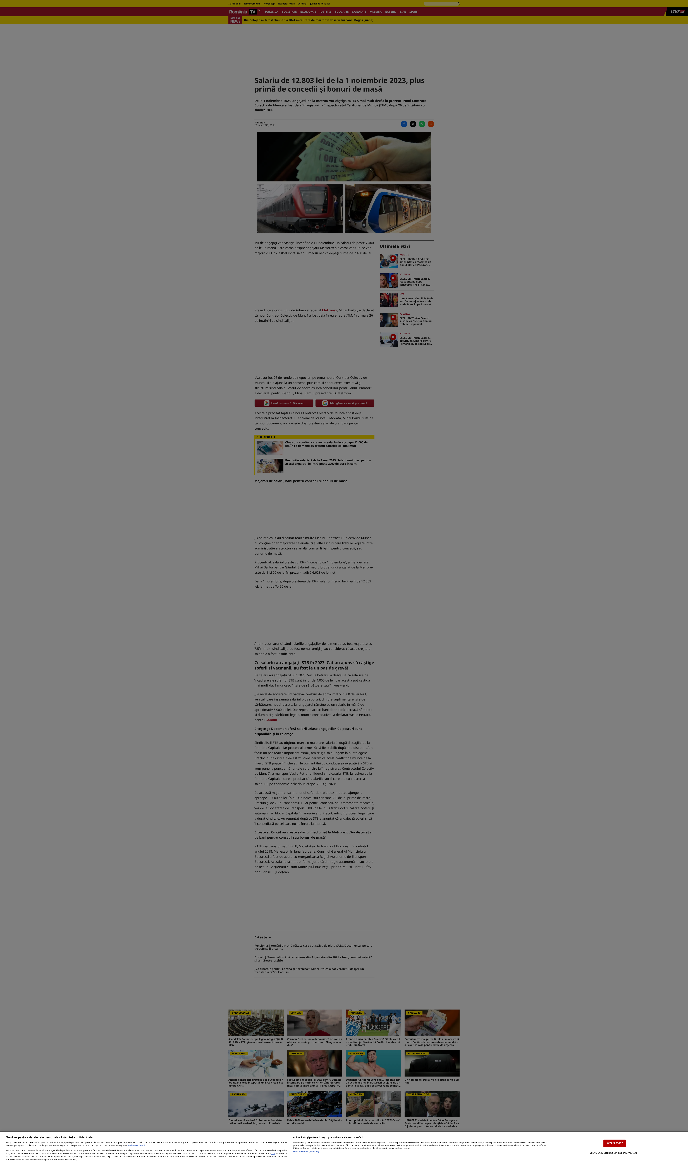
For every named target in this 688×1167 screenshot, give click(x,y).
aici (273, 1153)
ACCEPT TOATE (614, 1143)
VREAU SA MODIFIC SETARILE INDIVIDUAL (613, 1152)
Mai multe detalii (136, 1145)
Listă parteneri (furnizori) (306, 1151)
